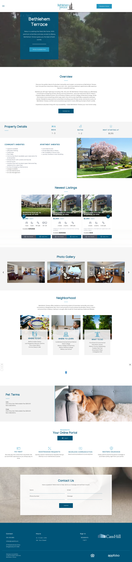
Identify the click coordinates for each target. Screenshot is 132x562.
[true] (66, 2)
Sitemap (8, 554)
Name (31, 490)
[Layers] (130, 365)
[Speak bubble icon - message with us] (80, 450)
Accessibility (15, 554)
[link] (39, 49)
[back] (3, 272)
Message (70, 496)
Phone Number (34, 496)
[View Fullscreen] (2, 370)
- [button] (2, 367)
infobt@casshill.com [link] (12, 541)
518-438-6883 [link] (10, 537)
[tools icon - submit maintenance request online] (49, 450)
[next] (128, 272)
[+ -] (66, 374)
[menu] (3, 6)
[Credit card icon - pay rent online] (18, 450)
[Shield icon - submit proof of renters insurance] (111, 450)
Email (69, 490)
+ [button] (2, 365)
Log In (85, 540)
